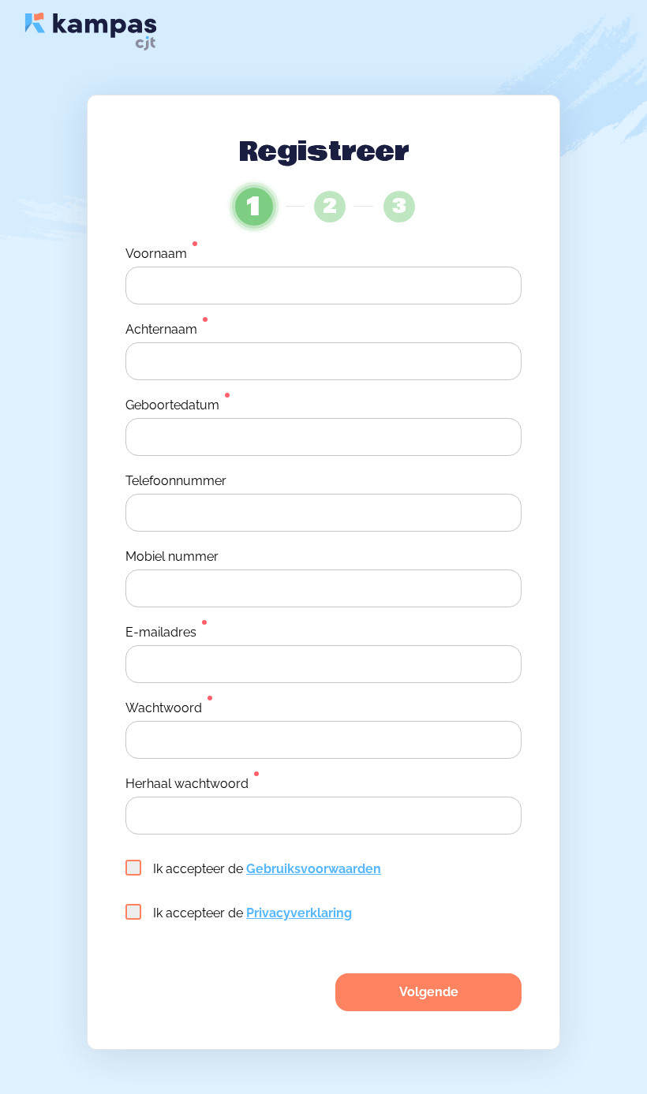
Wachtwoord (163, 707)
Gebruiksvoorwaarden (313, 868)
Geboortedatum (172, 405)
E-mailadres (160, 632)
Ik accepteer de (267, 868)
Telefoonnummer (175, 480)
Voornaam (156, 253)
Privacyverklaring (299, 912)
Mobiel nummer (172, 556)
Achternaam (161, 329)
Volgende (428, 991)
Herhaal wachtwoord (187, 783)
